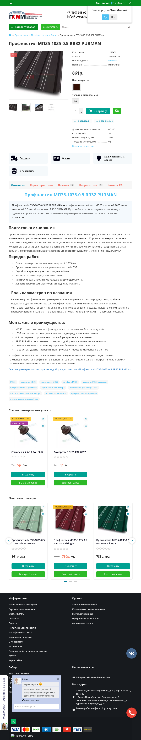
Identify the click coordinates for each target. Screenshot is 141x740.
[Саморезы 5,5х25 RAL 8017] (70, 433)
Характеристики (41, 185)
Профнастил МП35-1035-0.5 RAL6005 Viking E (112, 541)
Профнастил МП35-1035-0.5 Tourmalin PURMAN (28, 541)
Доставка (14, 618)
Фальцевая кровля (82, 623)
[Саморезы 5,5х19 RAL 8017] (28, 433)
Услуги (12, 655)
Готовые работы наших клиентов (28, 651)
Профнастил (21, 35)
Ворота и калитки (19, 673)
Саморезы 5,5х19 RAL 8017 (27, 452)
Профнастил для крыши (85, 618)
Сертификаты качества (22, 609)
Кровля (77, 598)
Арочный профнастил (84, 604)
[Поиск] (128, 27)
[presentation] (9, 541)
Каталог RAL (116, 185)
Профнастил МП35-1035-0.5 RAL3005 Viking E (70, 541)
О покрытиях (16, 641)
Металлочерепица (82, 613)
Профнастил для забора (43, 35)
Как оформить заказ (20, 632)
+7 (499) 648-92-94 (78, 12)
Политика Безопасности (22, 627)
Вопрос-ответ (90, 185)
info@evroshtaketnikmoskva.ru (93, 677)
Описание (18, 185)
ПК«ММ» (112, 60)
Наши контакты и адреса (23, 604)
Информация (18, 598)
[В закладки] (43, 419)
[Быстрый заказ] (117, 111)
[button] (65, 581)
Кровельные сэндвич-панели (88, 609)
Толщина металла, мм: (85, 94)
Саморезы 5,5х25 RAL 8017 (70, 452)
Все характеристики (83, 145)
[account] (130, 3)
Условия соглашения (20, 637)
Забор (13, 667)
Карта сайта (15, 660)
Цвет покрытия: (81, 80)
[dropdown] (11, 3)
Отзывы (65, 185)
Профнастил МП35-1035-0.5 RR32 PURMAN (70, 195)
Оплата (13, 623)
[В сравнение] (43, 425)
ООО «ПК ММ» (16, 613)
